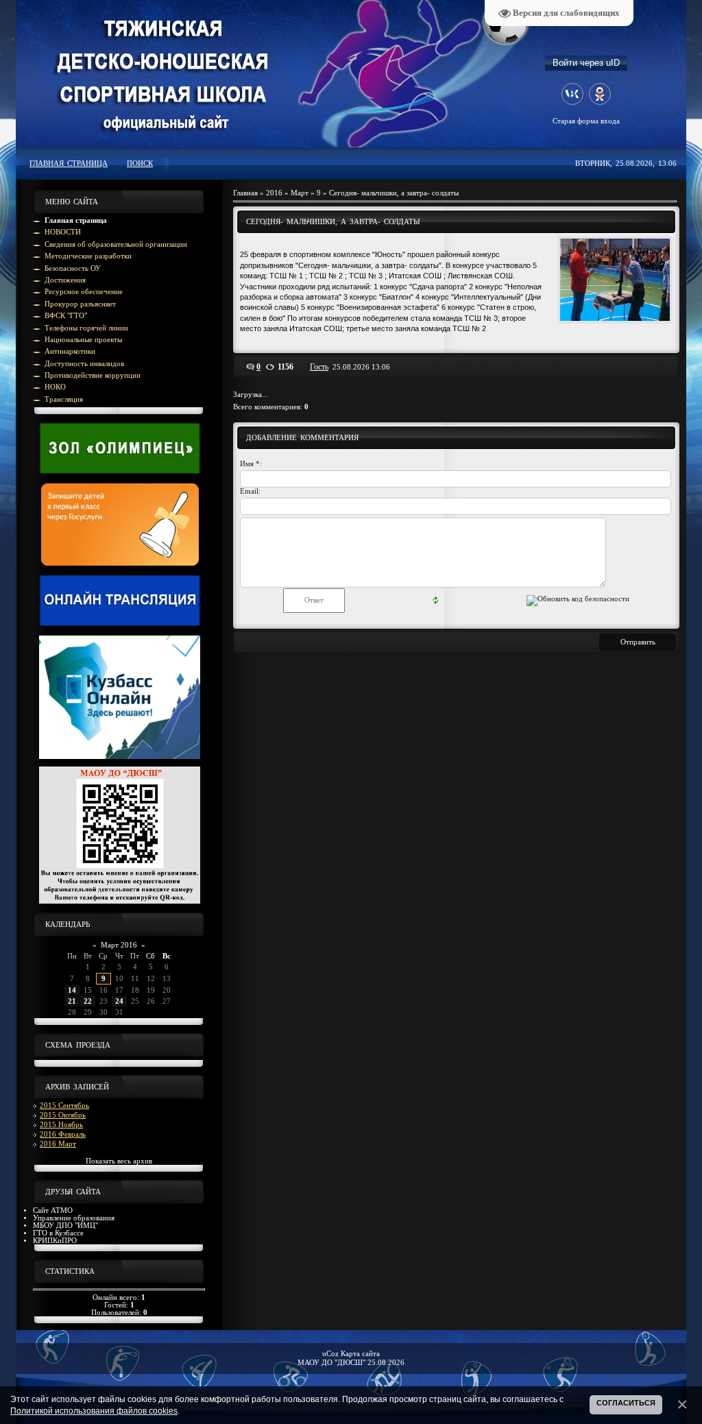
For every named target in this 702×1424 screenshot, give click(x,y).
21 (72, 1001)
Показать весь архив (119, 1161)
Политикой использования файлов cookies (94, 1410)
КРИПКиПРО (55, 1240)
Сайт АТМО (53, 1210)
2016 (274, 193)
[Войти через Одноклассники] (600, 94)
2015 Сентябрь (64, 1105)
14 (72, 990)
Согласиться (625, 1403)
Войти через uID (586, 63)
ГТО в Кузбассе (58, 1233)
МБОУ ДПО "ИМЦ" (65, 1225)
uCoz (330, 1353)
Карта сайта (360, 1353)
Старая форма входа (586, 121)
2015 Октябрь (63, 1115)
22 (88, 1001)
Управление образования (73, 1218)
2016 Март (58, 1144)
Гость (319, 367)
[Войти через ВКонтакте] (572, 94)
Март (299, 193)
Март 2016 (119, 945)
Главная (245, 193)
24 (119, 1001)
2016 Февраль (63, 1134)
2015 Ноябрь (61, 1125)
